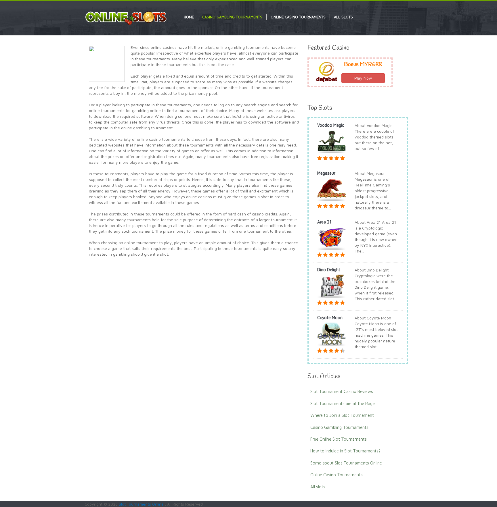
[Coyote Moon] (331, 333)
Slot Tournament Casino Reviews (341, 391)
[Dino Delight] (331, 285)
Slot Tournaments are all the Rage (342, 403)
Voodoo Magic (330, 125)
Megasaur (326, 173)
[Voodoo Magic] (331, 140)
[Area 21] (331, 237)
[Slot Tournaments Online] (126, 17)
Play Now (363, 78)
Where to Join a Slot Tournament (342, 415)
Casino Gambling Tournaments (339, 427)
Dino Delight (328, 269)
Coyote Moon (330, 317)
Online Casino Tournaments (336, 474)
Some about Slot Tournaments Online (346, 462)
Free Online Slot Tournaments (338, 439)
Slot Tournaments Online (142, 504)
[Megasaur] (331, 188)
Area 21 (324, 221)
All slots (317, 486)
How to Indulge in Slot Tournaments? (345, 450)
